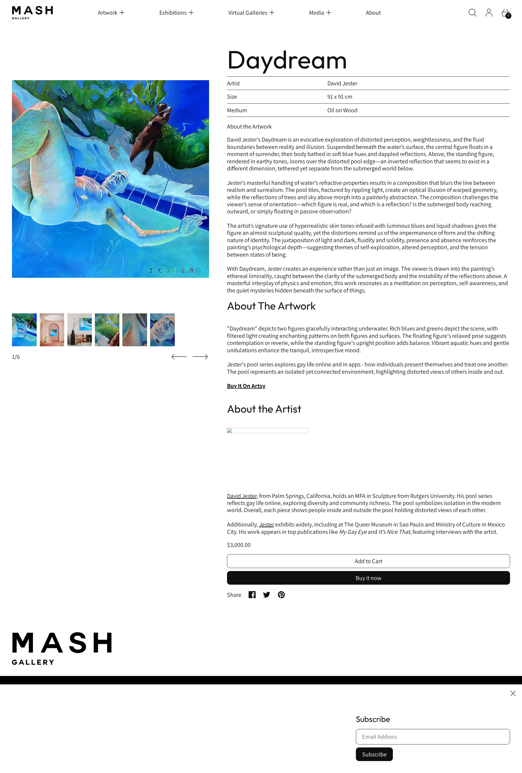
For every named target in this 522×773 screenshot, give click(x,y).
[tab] (24, 329)
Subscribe (374, 754)
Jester (266, 524)
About (373, 12)
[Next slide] (200, 356)
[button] (472, 12)
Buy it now (368, 578)
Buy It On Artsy (246, 385)
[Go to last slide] (179, 356)
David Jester (242, 496)
